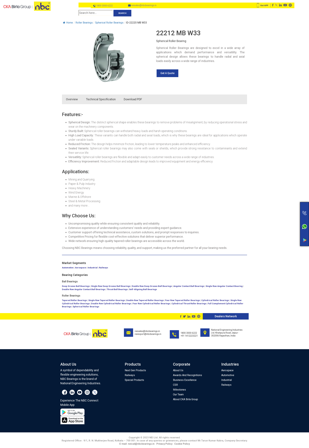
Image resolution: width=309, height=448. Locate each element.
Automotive (68, 267)
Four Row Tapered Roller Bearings (182, 300)
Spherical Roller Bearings (86, 306)
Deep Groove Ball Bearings (76, 286)
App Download (292, 229)
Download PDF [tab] (133, 99)
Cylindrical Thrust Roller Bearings (189, 303)
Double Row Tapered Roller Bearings (145, 300)
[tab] (150, 99)
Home (69, 22)
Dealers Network (226, 316)
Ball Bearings (70, 281)
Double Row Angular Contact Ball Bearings (83, 289)
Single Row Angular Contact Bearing (224, 286)
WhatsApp (291, 222)
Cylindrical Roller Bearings (215, 300)
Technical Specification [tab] (101, 99)
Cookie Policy (182, 443)
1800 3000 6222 (104, 5)
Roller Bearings (71, 295)
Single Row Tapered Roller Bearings (106, 300)
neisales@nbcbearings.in (143, 5)
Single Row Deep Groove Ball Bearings (110, 286)
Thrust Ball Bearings (117, 289)
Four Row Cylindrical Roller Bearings (151, 303)
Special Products (134, 380)
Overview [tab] (72, 99)
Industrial (93, 267)
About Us (178, 370)
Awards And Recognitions (187, 375)
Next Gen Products (135, 370)
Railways (103, 267)
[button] (167, 73)
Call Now (291, 201)
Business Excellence (185, 380)
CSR (175, 384)
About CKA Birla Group (185, 399)
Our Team (178, 394)
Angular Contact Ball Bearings (188, 286)
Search (122, 13)
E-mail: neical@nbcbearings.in (136, 443)
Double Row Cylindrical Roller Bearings (111, 303)
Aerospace (80, 267)
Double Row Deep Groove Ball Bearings (152, 286)
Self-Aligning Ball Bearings (143, 289)
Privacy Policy (164, 443)
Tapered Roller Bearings (74, 300)
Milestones (179, 389)
